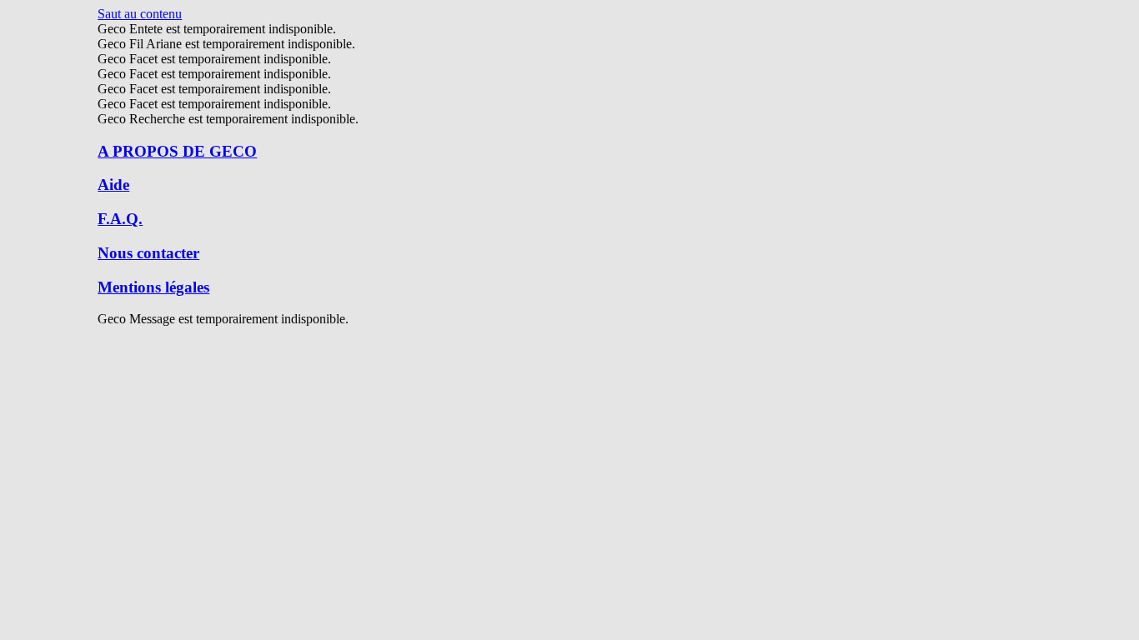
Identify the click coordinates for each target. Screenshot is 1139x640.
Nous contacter (148, 253)
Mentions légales (153, 287)
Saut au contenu (140, 14)
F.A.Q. (120, 219)
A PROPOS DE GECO (177, 151)
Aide (113, 184)
